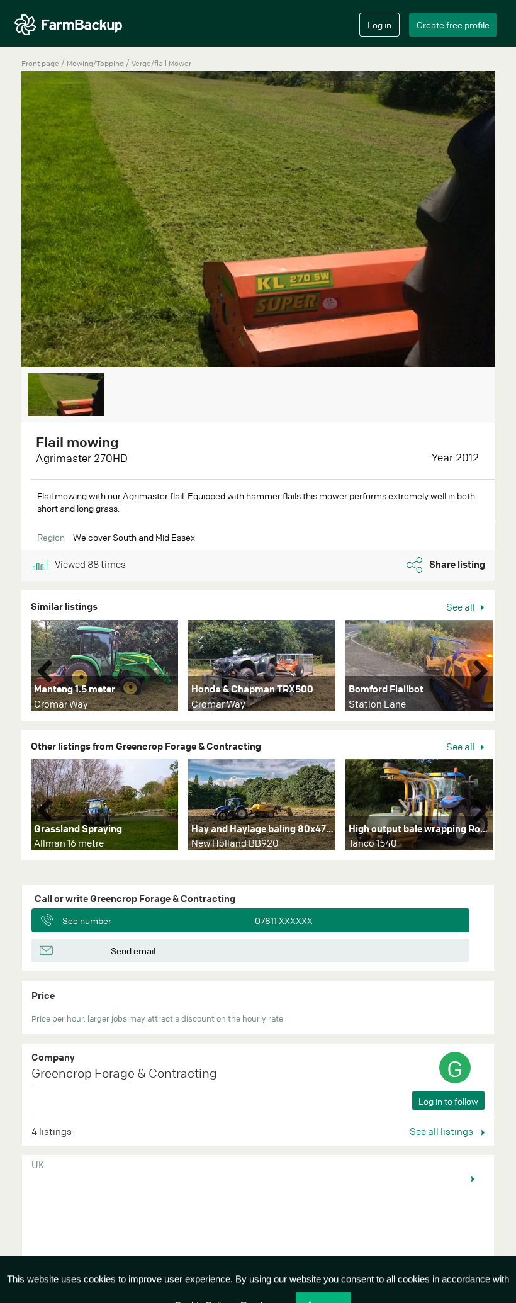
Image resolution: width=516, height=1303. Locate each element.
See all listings (442, 1131)
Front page (40, 63)
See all (461, 607)
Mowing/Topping (96, 63)
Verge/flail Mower (161, 63)
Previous (49, 668)
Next (475, 668)
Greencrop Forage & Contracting (124, 1073)
